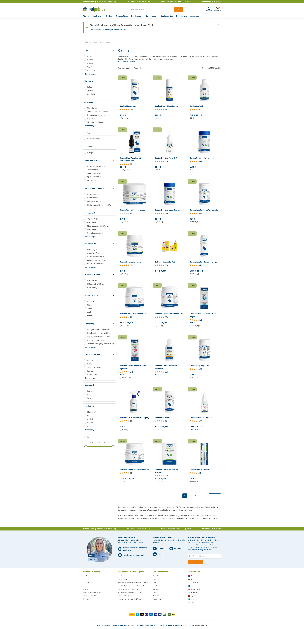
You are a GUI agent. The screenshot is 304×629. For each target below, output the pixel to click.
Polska (193, 602)
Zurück (88, 42)
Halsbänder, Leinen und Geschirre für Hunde (133, 582)
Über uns (86, 599)
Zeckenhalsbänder (94, 173)
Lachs (89, 391)
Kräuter (90, 118)
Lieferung (86, 582)
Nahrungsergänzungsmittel (98, 115)
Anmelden (195, 562)
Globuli (90, 419)
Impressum (106, 625)
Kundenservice (88, 576)
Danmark (194, 592)
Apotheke (91, 94)
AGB (99, 625)
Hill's (154, 579)
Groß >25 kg (92, 287)
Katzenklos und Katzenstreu (128, 589)
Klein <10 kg (92, 280)
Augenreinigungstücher (96, 260)
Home (95, 42)
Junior (90, 308)
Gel (88, 415)
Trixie (155, 582)
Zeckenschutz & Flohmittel (98, 111)
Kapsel (90, 422)
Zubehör (90, 90)
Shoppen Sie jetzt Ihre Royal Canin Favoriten (108, 29)
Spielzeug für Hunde (125, 596)
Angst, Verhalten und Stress (98, 336)
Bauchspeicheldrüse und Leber (99, 333)
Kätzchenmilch (93, 139)
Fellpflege (91, 229)
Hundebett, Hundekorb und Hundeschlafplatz (134, 586)
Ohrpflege (91, 222)
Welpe (89, 305)
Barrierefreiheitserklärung (174, 625)
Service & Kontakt (89, 596)
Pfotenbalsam (93, 194)
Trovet (155, 592)
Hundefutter (122, 576)
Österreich (194, 582)
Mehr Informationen (126, 62)
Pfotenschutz (93, 198)
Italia (192, 599)
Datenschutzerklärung (120, 625)
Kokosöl (90, 360)
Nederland (194, 576)
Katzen (90, 60)
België (193, 579)
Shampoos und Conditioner (98, 226)
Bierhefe (90, 364)
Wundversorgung (94, 201)
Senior (90, 315)
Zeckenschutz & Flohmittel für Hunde (131, 599)
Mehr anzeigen (90, 74)
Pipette (90, 426)
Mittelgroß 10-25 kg (95, 284)
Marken (101, 42)
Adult (89, 312)
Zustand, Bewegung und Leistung (100, 344)
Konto (85, 579)
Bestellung (86, 586)
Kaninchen (91, 70)
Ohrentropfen (93, 253)
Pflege (90, 152)
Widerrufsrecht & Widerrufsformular (150, 625)
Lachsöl (90, 371)
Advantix (156, 596)
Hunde (90, 56)
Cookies (133, 625)
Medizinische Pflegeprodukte (99, 205)
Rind (89, 394)
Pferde (90, 63)
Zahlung (86, 589)
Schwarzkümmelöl (95, 367)
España (193, 596)
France (193, 586)
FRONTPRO (157, 599)
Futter (90, 87)
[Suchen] (178, 9)
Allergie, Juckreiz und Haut (98, 329)
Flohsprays (91, 180)
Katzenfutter (122, 579)
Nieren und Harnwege (96, 340)
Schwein (90, 398)
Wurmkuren (92, 108)
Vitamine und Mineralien (97, 122)
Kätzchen (91, 301)
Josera (155, 589)
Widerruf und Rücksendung (92, 592)
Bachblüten (92, 374)
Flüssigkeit (91, 412)
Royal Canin (157, 576)
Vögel (89, 67)
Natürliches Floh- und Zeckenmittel (96, 168)
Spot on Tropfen (94, 177)
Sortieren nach (124, 68)
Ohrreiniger (92, 249)
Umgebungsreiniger (95, 233)
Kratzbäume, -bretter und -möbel (129, 592)
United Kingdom (196, 589)
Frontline (156, 586)
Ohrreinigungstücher (95, 264)
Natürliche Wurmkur (95, 256)
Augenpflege (92, 219)
